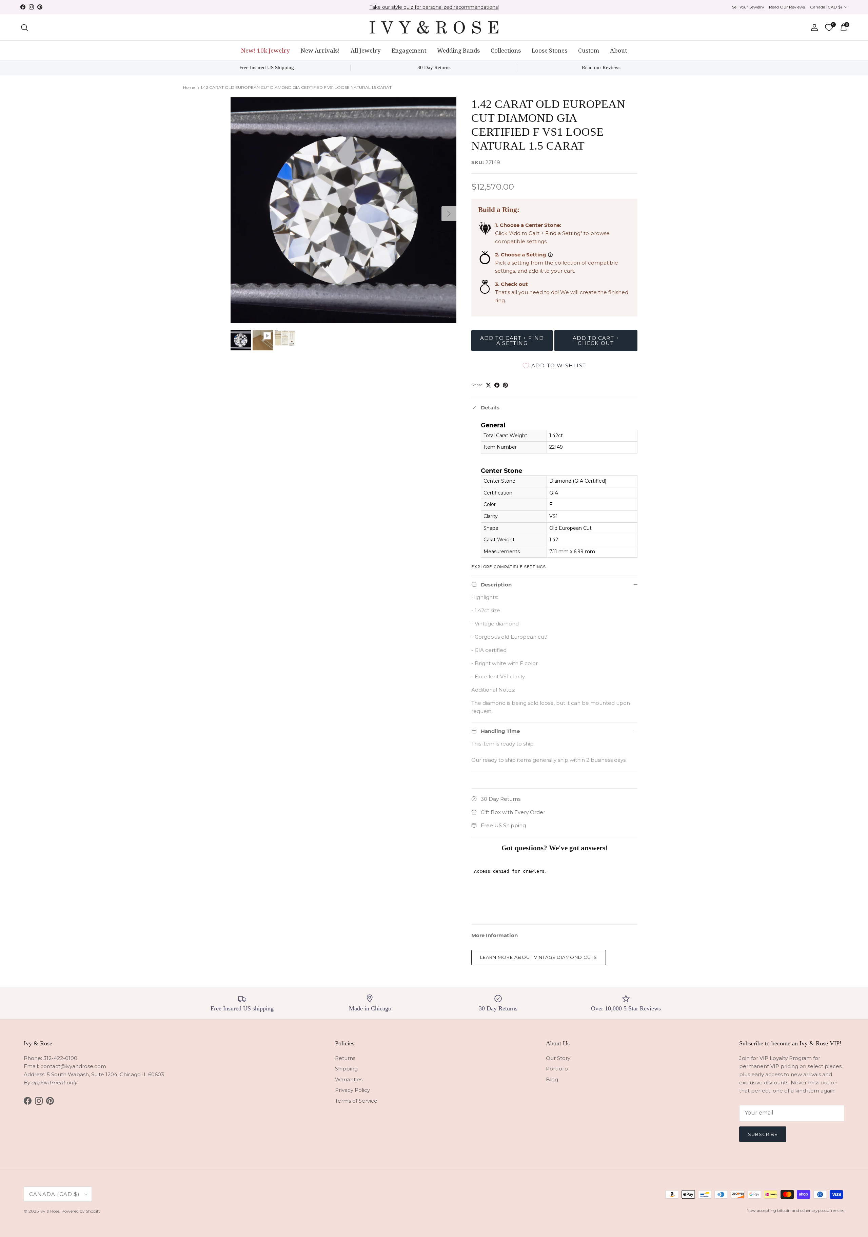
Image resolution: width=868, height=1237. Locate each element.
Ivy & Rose (49, 1211)
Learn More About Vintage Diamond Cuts (538, 957)
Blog (552, 1079)
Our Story (558, 1058)
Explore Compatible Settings (508, 566)
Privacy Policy (352, 1090)
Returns (345, 1058)
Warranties (348, 1079)
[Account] (813, 27)
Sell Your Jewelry (748, 6)
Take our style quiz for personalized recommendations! (434, 7)
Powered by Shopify (81, 1211)
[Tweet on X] (488, 385)
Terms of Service (356, 1101)
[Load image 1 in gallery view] (343, 210)
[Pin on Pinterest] (505, 385)
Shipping (346, 1068)
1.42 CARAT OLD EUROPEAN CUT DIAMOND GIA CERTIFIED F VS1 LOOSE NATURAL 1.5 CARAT (296, 87)
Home (189, 87)
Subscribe (762, 1134)
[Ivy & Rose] (434, 27)
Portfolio (557, 1068)
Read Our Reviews (787, 6)
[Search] (24, 27)
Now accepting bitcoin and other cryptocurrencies (795, 1210)
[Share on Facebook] (496, 385)
